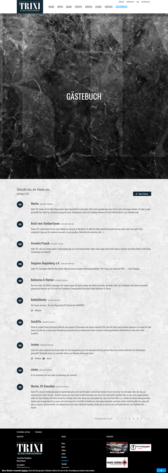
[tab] (84, 195)
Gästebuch (38, 432)
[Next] (145, 418)
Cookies (25, 470)
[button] (142, 194)
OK (161, 470)
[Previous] (118, 418)
